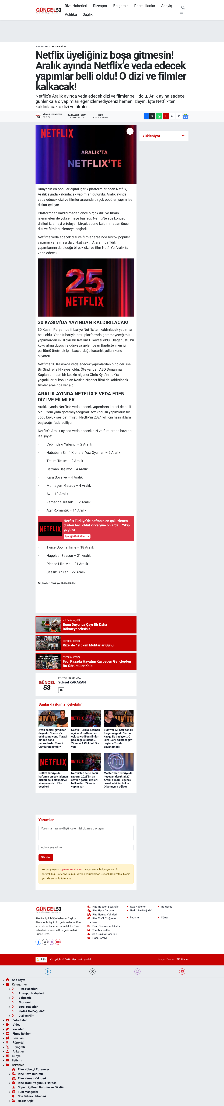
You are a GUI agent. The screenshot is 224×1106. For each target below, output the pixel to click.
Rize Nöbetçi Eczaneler (105, 906)
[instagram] (137, 971)
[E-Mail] (61, 690)
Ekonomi (24, 1002)
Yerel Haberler (28, 1006)
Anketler (18, 1051)
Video (16, 1024)
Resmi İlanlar (144, 6)
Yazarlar (18, 1029)
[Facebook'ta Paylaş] (146, 116)
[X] (45, 942)
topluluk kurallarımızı (72, 869)
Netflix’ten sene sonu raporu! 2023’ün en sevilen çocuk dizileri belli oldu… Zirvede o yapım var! (84, 779)
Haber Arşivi (99, 937)
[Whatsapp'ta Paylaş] (159, 116)
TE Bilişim (182, 959)
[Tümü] (184, 136)
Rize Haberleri (76, 6)
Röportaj (18, 1042)
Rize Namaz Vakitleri (104, 914)
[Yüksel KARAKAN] (46, 684)
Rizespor (100, 6)
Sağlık (88, 14)
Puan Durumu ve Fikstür (106, 926)
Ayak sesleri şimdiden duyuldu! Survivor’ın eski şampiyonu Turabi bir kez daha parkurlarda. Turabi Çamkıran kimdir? (52, 738)
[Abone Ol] (185, 116)
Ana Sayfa (18, 980)
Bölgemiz (120, 6)
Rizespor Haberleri (31, 993)
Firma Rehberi (21, 1033)
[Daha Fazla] (166, 116)
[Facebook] (38, 942)
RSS (43, 959)
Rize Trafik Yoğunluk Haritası (37, 1083)
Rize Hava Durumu (103, 910)
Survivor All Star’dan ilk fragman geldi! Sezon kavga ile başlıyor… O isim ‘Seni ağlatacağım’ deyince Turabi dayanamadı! (118, 738)
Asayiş (166, 6)
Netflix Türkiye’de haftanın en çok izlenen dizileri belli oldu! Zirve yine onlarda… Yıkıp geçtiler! (53, 779)
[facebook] (48, 971)
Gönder (46, 857)
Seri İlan (18, 1038)
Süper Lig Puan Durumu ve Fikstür (41, 1087)
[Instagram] (51, 942)
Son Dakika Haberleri (104, 934)
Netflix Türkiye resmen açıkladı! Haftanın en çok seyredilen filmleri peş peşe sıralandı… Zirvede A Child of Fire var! (85, 738)
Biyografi (18, 1047)
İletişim (134, 917)
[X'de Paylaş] (152, 116)
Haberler (42, 46)
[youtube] (182, 971)
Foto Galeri (19, 1020)
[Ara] (183, 8)
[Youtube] (58, 942)
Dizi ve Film (59, 46)
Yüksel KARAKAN (72, 682)
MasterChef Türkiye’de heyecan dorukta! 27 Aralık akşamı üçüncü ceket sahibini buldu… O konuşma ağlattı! (118, 779)
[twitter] (92, 971)
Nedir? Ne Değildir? (141, 910)
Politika (71, 14)
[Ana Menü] (181, 12)
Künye (164, 917)
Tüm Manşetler (101, 930)
